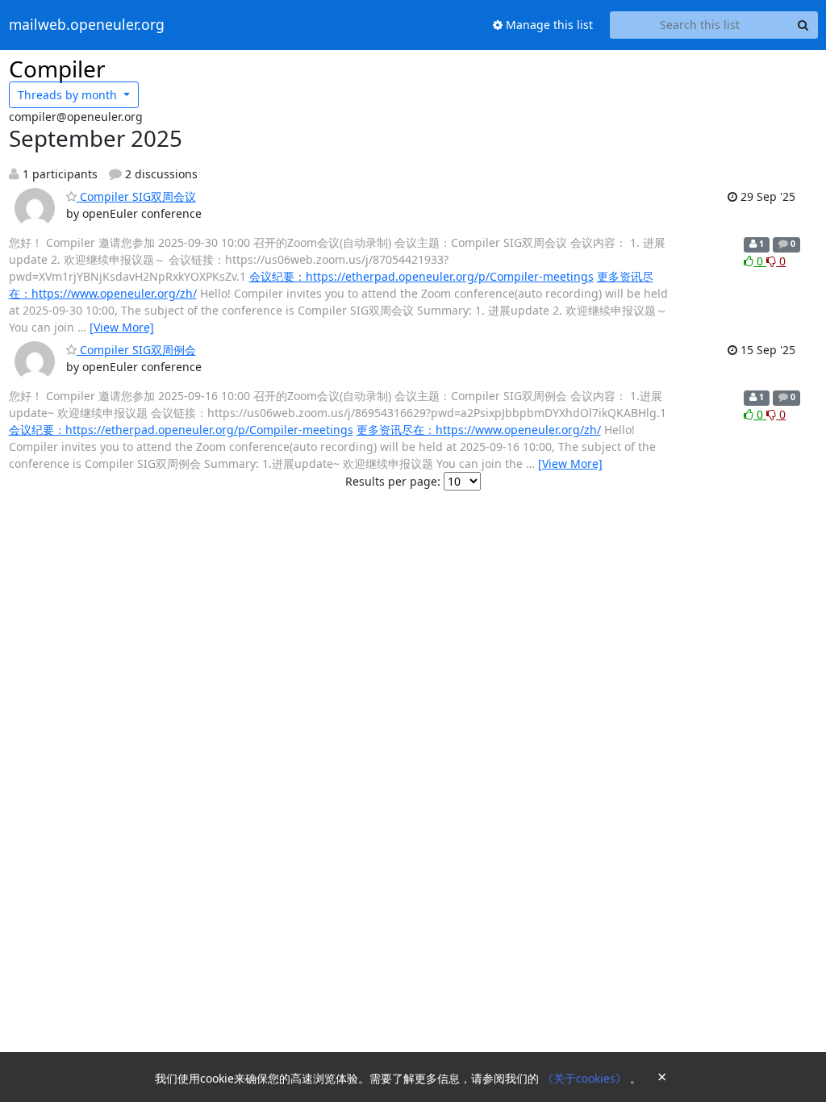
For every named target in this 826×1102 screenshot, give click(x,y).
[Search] (803, 25)
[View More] (122, 327)
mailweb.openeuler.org (87, 25)
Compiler (57, 68)
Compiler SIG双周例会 (136, 349)
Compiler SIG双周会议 (136, 196)
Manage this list (548, 24)
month (69, 94)
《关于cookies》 (586, 1078)
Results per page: (392, 481)
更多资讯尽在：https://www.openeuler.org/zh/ (479, 429)
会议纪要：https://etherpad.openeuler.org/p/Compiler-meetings (421, 276)
